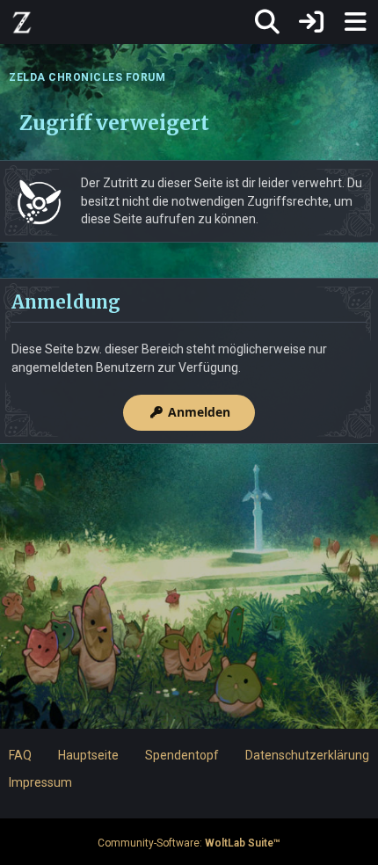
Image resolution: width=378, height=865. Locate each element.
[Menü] (355, 22)
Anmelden (199, 411)
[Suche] (267, 22)
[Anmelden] (311, 22)
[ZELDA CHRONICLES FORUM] (22, 22)
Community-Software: (189, 843)
